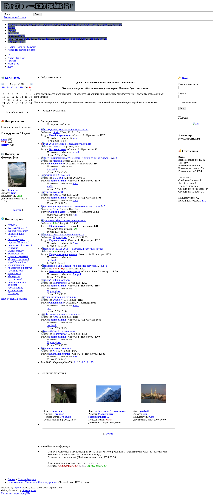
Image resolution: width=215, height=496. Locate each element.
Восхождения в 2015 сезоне (55, 175)
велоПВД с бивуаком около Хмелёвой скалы (64, 129)
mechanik (57, 160)
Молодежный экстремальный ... (100, 415)
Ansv (55, 194)
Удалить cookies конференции (41, 482)
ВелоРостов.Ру (16, 250)
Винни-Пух (59, 268)
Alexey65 (52, 169)
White (4, 142)
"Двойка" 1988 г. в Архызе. (55, 280)
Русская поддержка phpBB (15, 493)
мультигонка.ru (16, 265)
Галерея (12, 60)
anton (4, 139)
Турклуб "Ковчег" (17, 228)
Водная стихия (57, 149)
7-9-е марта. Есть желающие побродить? (62, 234)
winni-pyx (58, 299)
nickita (56, 132)
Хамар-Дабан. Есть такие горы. (59, 331)
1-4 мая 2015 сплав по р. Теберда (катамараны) (66, 143)
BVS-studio (59, 177)
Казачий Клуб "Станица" (15, 292)
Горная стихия (57, 180)
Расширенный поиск (15, 17)
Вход (10, 66)
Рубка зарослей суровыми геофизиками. (64, 220)
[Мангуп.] (17, 186)
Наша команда (15, 482)
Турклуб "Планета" (18, 231)
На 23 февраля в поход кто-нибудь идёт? (62, 314)
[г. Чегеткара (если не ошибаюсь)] (108, 401)
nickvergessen (29, 490)
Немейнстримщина (60, 135)
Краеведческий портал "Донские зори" (20, 269)
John (13, 193)
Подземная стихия (59, 353)
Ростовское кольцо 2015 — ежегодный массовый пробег (72, 248)
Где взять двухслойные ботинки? (58, 297)
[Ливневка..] (63, 402)
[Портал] (38, 10)
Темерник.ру (14, 273)
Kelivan (108, 419)
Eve (204, 200)
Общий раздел (57, 211)
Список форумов (27, 47)
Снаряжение (56, 163)
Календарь (13, 63)
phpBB (17, 487)
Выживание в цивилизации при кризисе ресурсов (69, 265)
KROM (5, 145)
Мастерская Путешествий (15, 277)
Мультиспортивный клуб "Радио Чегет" (18, 260)
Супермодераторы (96, 465)
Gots (151, 416)
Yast (55, 351)
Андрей (77, 274)
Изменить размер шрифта (21, 49)
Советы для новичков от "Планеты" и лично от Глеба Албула (75, 158)
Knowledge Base (16, 58)
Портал (11, 47)
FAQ (10, 55)
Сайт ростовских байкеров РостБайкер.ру (17, 285)
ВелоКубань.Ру (16, 253)
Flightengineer (60, 237)
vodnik (56, 146)
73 (92, 362)
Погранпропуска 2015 (52, 192)
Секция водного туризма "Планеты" (18, 241)
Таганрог (58, 414)
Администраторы (68, 465)
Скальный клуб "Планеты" (16, 235)
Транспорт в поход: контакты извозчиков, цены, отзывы (71, 206)
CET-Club (13, 225)
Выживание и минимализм (64, 271)
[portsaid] (153, 402)
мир (145, 414)
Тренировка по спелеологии (56, 348)
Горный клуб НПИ (18, 256)
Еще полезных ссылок (14, 298)
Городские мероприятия (63, 254)
